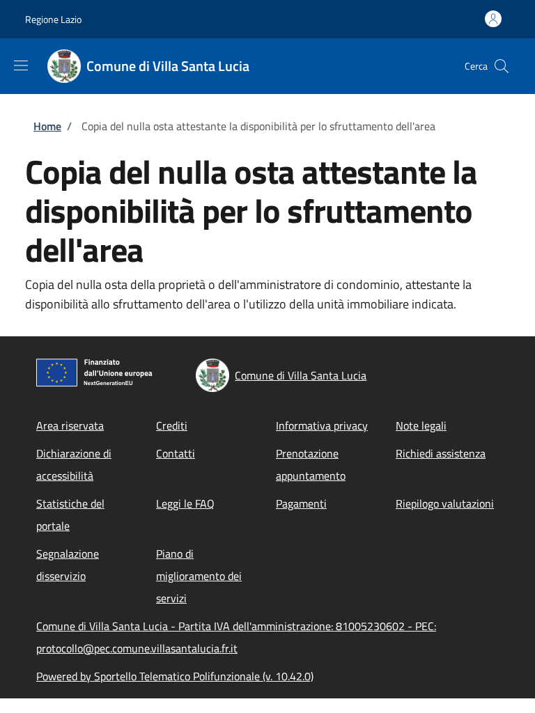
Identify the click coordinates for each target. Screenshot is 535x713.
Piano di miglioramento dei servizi (199, 575)
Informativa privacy (322, 425)
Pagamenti (301, 503)
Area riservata (70, 425)
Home (47, 126)
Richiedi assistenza (441, 453)
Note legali (421, 425)
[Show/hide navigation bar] (20, 65)
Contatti (175, 453)
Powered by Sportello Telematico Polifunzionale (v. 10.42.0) (174, 676)
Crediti (171, 425)
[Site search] (501, 66)
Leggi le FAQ (185, 503)
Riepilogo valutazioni (445, 503)
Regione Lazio (53, 19)
